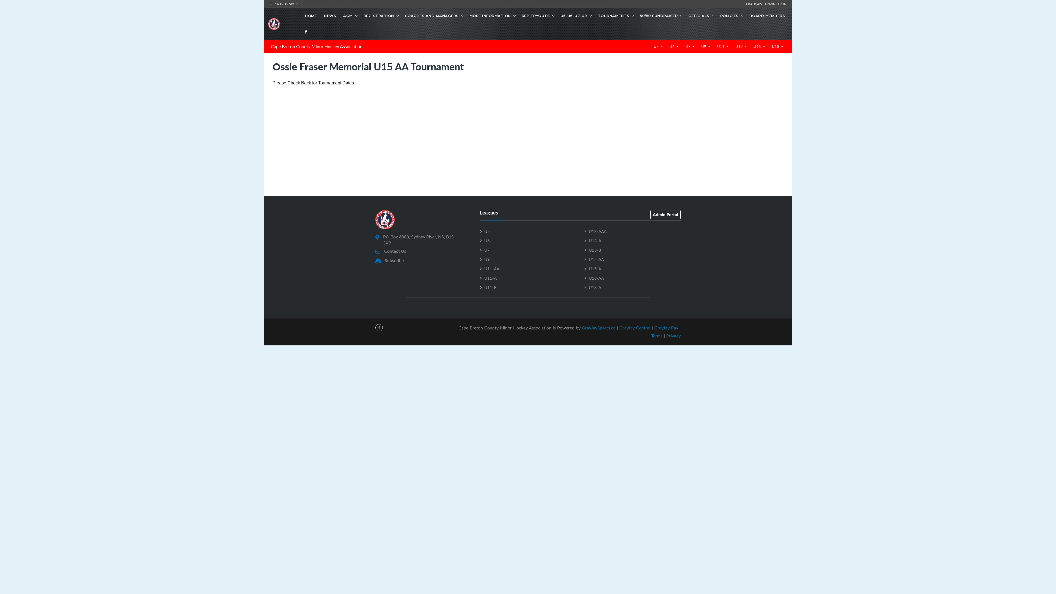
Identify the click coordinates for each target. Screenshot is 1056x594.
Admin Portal (665, 214)
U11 (721, 46)
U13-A (595, 240)
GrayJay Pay (666, 328)
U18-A (595, 287)
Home (311, 15)
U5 (657, 46)
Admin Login (776, 4)
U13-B (595, 250)
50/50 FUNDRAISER (659, 15)
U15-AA (596, 259)
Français (755, 4)
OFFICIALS (699, 15)
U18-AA (596, 278)
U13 (739, 46)
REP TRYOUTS (536, 15)
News (330, 15)
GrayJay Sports (288, 4)
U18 (776, 46)
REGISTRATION (379, 15)
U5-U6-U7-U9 (573, 15)
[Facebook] (306, 32)
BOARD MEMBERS (767, 15)
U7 (688, 46)
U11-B (490, 287)
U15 (758, 46)
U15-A (595, 268)
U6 (672, 46)
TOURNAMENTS (613, 15)
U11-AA (491, 268)
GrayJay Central (634, 328)
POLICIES (729, 15)
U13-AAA (598, 231)
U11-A (490, 278)
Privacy (673, 336)
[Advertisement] (701, 113)
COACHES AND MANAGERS (432, 15)
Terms (656, 336)
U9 (704, 46)
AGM (348, 15)
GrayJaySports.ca (598, 328)
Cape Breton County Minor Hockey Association (316, 46)
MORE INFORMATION (490, 15)
